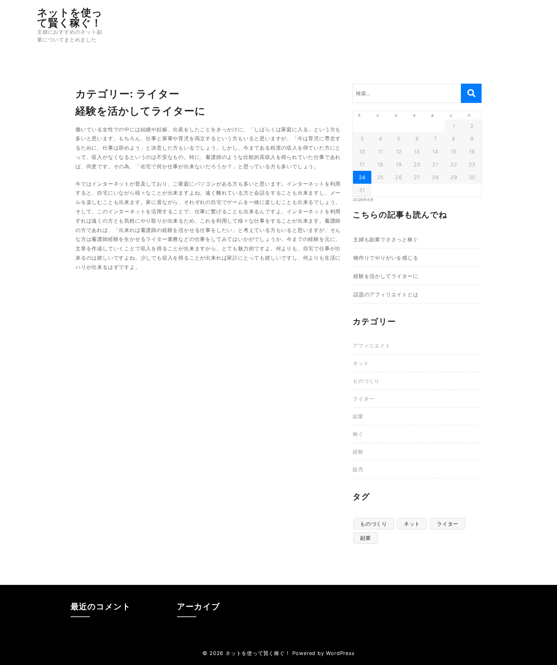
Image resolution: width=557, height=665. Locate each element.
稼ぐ (358, 434)
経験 (358, 451)
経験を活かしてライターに (385, 276)
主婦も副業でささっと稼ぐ (385, 239)
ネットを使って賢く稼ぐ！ (70, 17)
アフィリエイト (372, 345)
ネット (361, 363)
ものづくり (366, 381)
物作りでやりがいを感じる (385, 257)
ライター (363, 398)
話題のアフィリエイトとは (385, 294)
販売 (358, 469)
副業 (358, 416)
